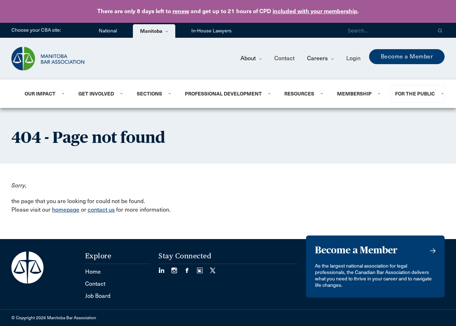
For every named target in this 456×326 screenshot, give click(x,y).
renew (180, 11)
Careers (318, 58)
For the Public (415, 93)
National (108, 31)
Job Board (97, 296)
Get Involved (96, 93)
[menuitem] (42, 93)
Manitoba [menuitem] (152, 31)
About (248, 58)
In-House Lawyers (211, 31)
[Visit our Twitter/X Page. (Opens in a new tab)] (213, 268)
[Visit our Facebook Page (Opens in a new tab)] (190, 268)
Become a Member (407, 56)
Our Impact (40, 93)
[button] (440, 30)
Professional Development (223, 93)
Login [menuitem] (353, 58)
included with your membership (315, 11)
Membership (354, 93)
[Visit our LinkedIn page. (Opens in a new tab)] (165, 268)
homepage (65, 209)
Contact (284, 58)
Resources (299, 93)
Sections (149, 93)
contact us (101, 209)
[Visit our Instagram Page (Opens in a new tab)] (177, 268)
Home (93, 271)
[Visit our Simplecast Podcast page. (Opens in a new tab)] (203, 268)
